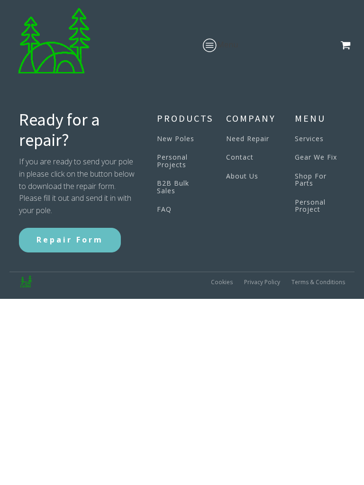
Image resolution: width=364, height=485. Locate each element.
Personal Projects (172, 160)
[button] (347, 45)
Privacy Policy (262, 282)
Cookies (222, 282)
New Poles (175, 138)
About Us (242, 176)
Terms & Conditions (318, 282)
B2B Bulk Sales (173, 187)
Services (309, 138)
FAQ (164, 209)
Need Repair (247, 138)
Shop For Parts (311, 179)
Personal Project (310, 205)
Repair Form (69, 239)
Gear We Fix (316, 157)
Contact (240, 157)
